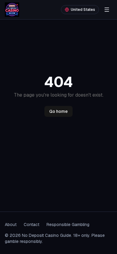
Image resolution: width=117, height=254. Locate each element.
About (10, 224)
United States (83, 9)
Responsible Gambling (67, 224)
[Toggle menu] (106, 9)
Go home (58, 111)
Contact (31, 224)
